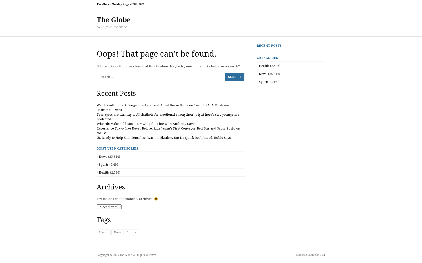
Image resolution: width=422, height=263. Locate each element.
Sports (104, 164)
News (103, 156)
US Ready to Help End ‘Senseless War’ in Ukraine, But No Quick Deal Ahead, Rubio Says (164, 137)
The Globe (114, 20)
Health (104, 172)
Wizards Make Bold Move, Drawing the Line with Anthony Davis (146, 124)
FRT (322, 254)
